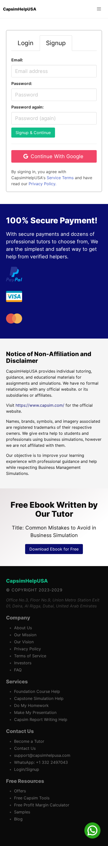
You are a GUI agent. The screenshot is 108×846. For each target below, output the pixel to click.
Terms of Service (30, 655)
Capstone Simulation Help (39, 698)
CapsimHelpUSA (27, 581)
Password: (21, 83)
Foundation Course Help (37, 691)
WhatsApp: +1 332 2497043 (41, 762)
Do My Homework (31, 705)
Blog (18, 818)
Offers (20, 790)
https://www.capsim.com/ (40, 405)
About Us (23, 627)
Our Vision (24, 641)
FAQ (18, 669)
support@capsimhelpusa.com (42, 755)
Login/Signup (26, 769)
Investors (22, 662)
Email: (17, 59)
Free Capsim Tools (31, 797)
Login (25, 43)
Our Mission (25, 634)
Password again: (27, 107)
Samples (22, 811)
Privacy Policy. (42, 183)
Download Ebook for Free (54, 549)
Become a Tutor (29, 741)
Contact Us (25, 748)
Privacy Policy (27, 648)
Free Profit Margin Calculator (41, 804)
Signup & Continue (33, 132)
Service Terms (60, 177)
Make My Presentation (35, 712)
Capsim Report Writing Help (40, 719)
